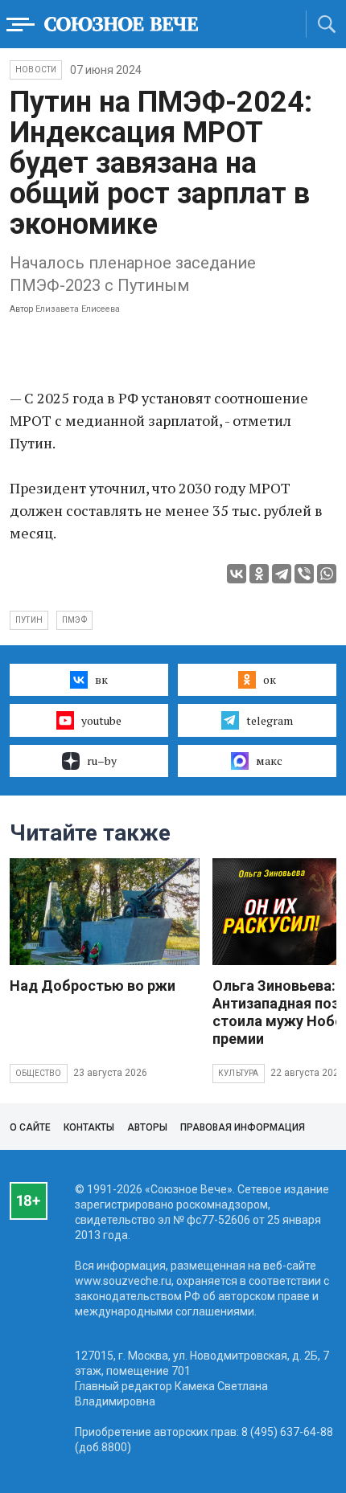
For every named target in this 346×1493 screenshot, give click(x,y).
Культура (238, 1073)
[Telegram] (281, 573)
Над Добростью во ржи (92, 985)
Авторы (147, 1127)
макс (269, 760)
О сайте (30, 1127)
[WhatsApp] (326, 573)
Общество (38, 1073)
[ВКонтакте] (236, 573)
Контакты (89, 1127)
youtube (101, 720)
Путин (29, 620)
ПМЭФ (74, 620)
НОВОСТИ (35, 69)
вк (101, 679)
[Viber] (304, 573)
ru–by (102, 760)
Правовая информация (242, 1127)
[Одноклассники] (259, 573)
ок (269, 679)
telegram (269, 720)
